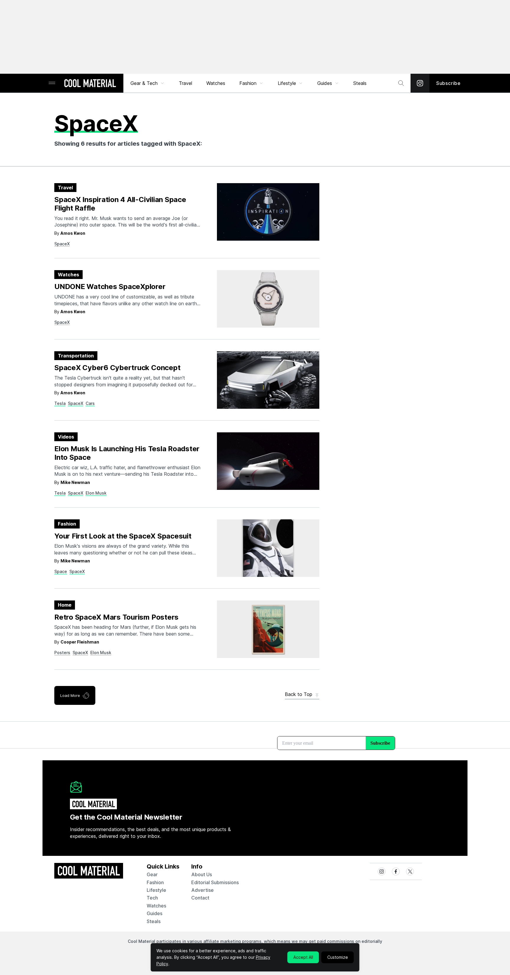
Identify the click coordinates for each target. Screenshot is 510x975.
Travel (185, 83)
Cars (90, 403)
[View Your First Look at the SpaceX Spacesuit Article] (268, 548)
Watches (215, 83)
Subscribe (448, 83)
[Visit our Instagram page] (420, 83)
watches (156, 906)
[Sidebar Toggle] (52, 83)
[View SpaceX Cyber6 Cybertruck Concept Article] (268, 380)
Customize (337, 957)
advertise (202, 890)
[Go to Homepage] (90, 84)
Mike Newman (75, 482)
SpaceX (62, 243)
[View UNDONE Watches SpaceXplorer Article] (268, 299)
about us (201, 874)
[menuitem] (147, 83)
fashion (155, 882)
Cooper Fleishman (80, 641)
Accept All (303, 957)
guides (154, 913)
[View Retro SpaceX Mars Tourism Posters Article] (268, 629)
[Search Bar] (401, 83)
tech (152, 898)
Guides (324, 83)
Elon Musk (96, 492)
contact (200, 898)
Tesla (60, 403)
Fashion (247, 83)
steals (360, 83)
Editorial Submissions (215, 882)
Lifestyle (287, 83)
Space (60, 571)
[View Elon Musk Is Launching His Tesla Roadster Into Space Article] (268, 461)
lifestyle (156, 890)
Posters (62, 652)
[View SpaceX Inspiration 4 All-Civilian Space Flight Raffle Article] (268, 212)
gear (152, 874)
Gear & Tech (144, 83)
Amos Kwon (73, 233)
